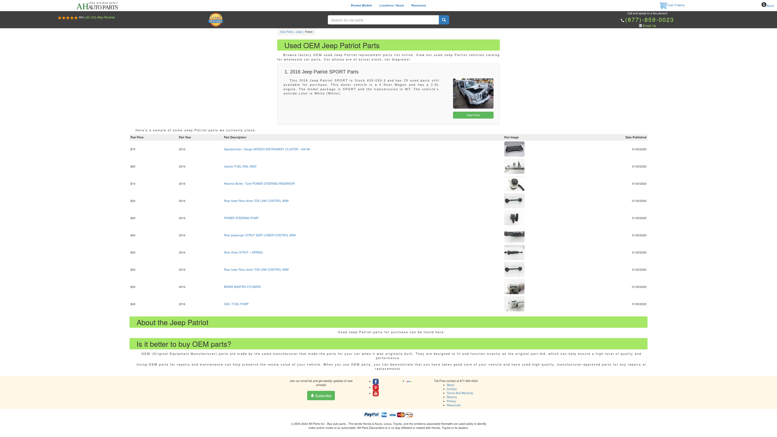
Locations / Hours (391, 5)
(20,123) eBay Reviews (100, 17)
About (770, 6)
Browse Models (361, 5)
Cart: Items (676, 5)
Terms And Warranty (460, 393)
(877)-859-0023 (649, 19)
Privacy (451, 401)
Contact (452, 389)
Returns (452, 397)
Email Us (649, 25)
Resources (418, 5)
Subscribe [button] (322, 395)
